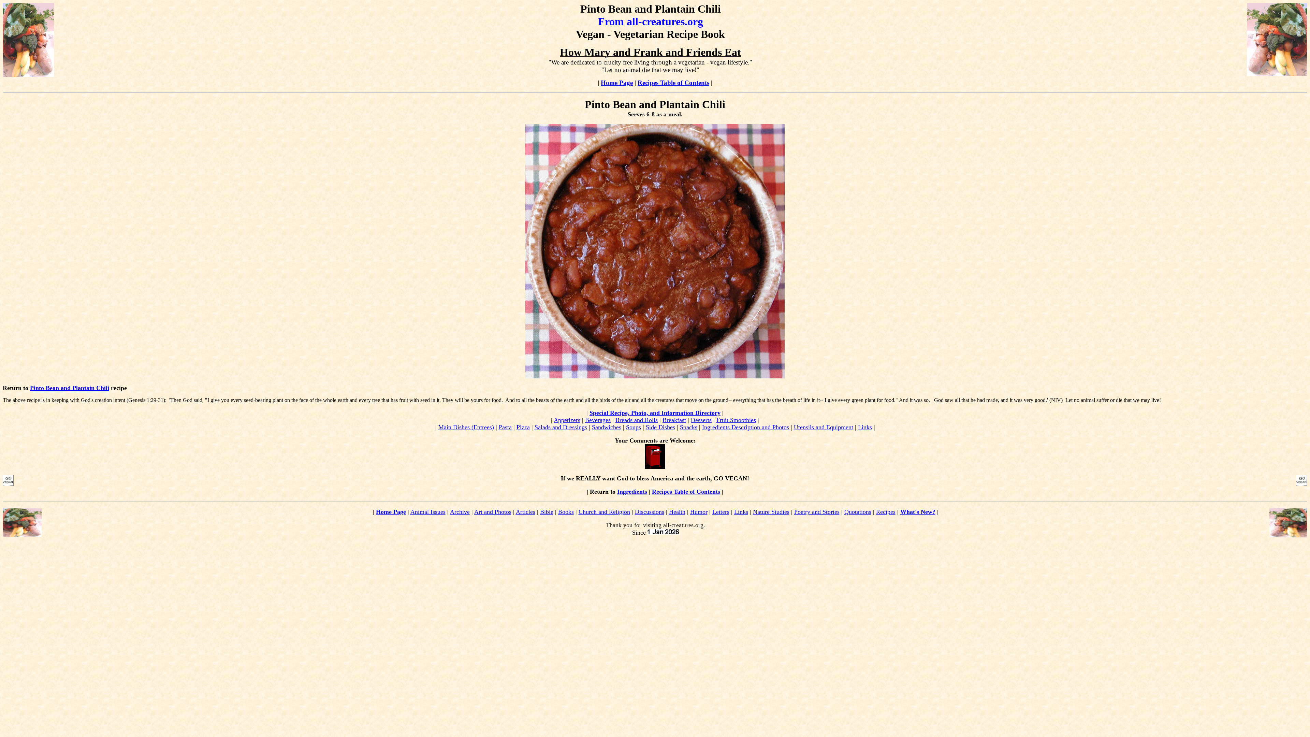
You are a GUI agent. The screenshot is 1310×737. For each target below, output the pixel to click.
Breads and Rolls (636, 420)
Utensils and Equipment (823, 427)
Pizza (523, 427)
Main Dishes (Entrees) (466, 427)
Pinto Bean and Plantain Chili (69, 388)
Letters (720, 511)
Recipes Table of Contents (673, 82)
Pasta (505, 427)
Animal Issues (428, 511)
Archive (460, 511)
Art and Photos (492, 511)
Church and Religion (604, 511)
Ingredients (632, 491)
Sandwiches (606, 427)
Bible (546, 511)
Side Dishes (660, 427)
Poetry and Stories (817, 511)
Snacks (688, 427)
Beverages (598, 420)
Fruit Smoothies (736, 420)
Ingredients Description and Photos (745, 427)
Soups (633, 427)
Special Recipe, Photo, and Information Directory (655, 412)
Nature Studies (771, 511)
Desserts (701, 420)
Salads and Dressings (561, 427)
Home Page (617, 82)
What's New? (917, 511)
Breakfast (674, 420)
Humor (699, 511)
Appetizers (567, 420)
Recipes (886, 511)
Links (865, 427)
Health (677, 511)
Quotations (857, 511)
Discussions (649, 511)
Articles (525, 511)
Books (566, 511)
